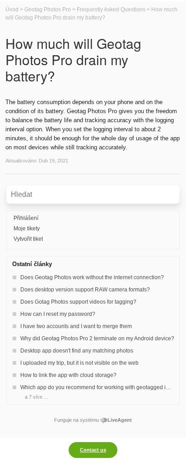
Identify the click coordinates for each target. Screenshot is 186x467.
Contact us (93, 450)
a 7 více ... (36, 397)
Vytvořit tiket (28, 239)
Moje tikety (27, 228)
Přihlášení (26, 218)
